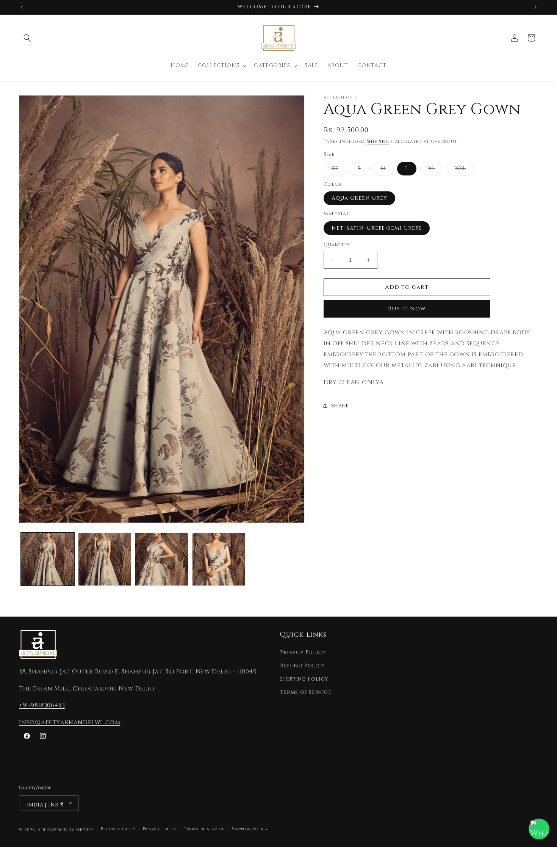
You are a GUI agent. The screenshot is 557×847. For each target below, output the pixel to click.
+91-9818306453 (42, 705)
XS (339, 169)
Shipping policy (250, 829)
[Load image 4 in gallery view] (219, 559)
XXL (464, 169)
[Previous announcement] (21, 7)
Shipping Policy (304, 679)
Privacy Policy (303, 652)
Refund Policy (302, 665)
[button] (27, 38)
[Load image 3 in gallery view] (161, 559)
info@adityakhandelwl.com (69, 722)
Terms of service (204, 829)
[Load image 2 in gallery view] (104, 559)
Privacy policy (160, 829)
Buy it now (407, 309)
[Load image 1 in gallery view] (47, 559)
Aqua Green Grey (359, 198)
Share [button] (340, 405)
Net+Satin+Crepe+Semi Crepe (377, 228)
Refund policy (118, 829)
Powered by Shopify (70, 829)
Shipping (378, 141)
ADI (41, 829)
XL (435, 169)
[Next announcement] (535, 7)
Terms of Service (306, 692)
